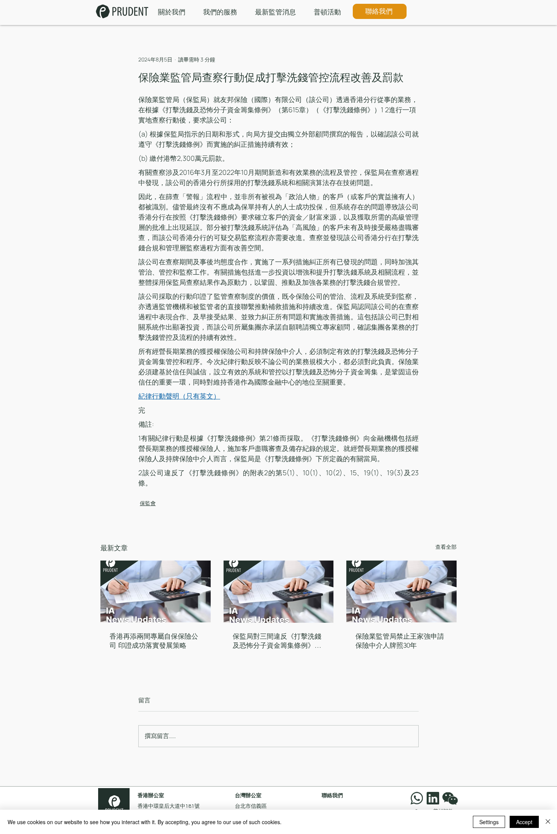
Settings (489, 822)
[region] (451, 798)
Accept (524, 822)
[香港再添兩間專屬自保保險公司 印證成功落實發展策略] (155, 591)
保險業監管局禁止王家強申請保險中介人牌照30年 (399, 641)
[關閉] (547, 822)
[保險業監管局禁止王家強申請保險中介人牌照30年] (401, 591)
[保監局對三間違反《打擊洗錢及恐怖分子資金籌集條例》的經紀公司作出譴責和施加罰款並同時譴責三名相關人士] (279, 592)
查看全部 (446, 546)
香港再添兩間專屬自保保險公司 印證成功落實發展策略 (154, 641)
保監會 (148, 503)
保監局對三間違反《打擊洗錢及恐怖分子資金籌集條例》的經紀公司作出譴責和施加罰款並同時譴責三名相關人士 (277, 641)
